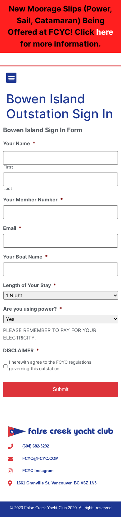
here (104, 32)
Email (12, 228)
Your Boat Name (25, 257)
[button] (11, 78)
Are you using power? (32, 309)
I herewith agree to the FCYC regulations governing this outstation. (50, 365)
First (8, 167)
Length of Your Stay (29, 285)
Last (7, 189)
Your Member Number (33, 199)
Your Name (19, 143)
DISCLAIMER (21, 350)
